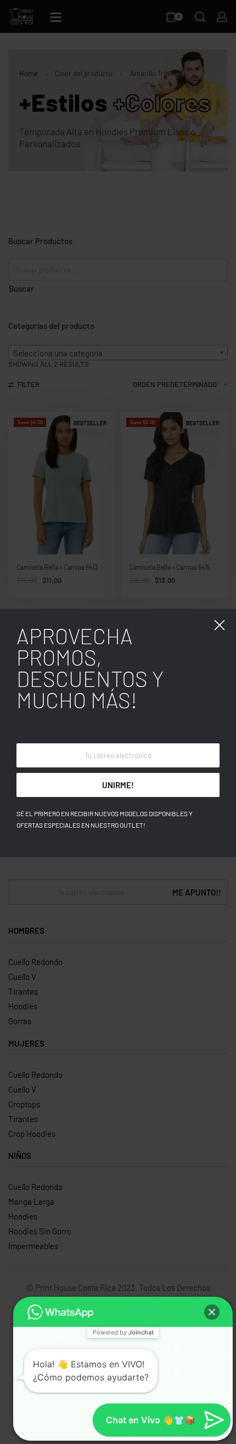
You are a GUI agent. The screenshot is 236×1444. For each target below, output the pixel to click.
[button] (212, 1312)
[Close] (219, 625)
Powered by (123, 1332)
